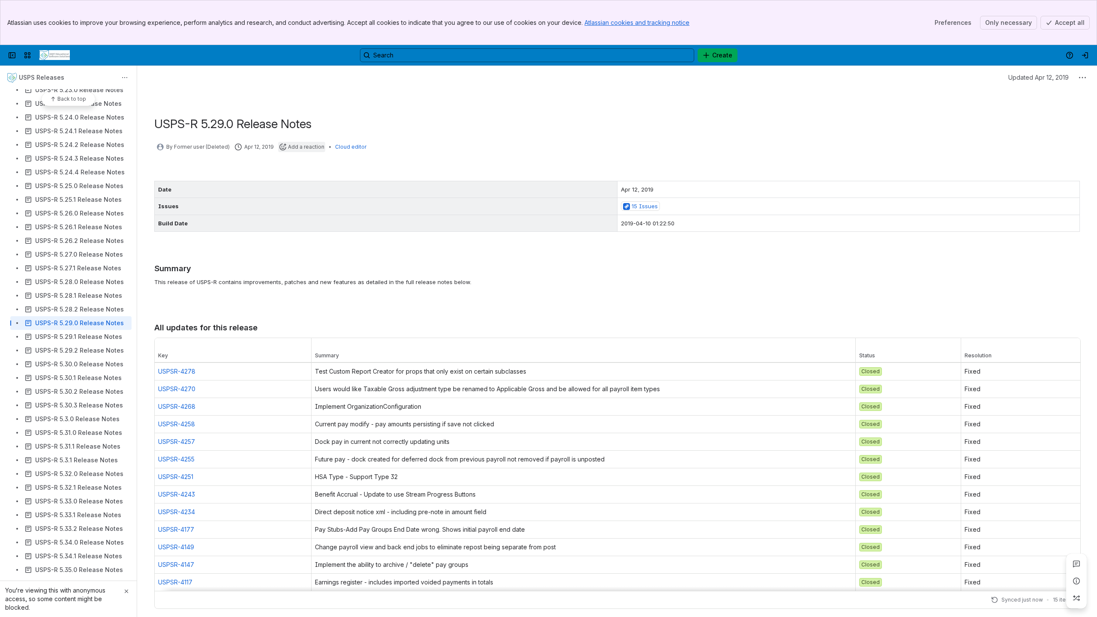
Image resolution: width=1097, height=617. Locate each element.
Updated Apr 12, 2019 (1038, 77)
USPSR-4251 (175, 476)
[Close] (126, 591)
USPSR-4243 (176, 494)
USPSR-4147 (176, 564)
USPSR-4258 (176, 424)
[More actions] (125, 77)
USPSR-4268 (176, 406)
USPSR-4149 (176, 547)
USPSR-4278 (176, 371)
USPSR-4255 (176, 459)
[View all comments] (1076, 564)
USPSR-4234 (176, 511)
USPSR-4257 (176, 441)
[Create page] (1076, 598)
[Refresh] (994, 600)
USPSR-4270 (176, 388)
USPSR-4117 (175, 582)
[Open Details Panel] (1076, 581)
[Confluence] (55, 55)
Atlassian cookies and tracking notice (636, 22)
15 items (1063, 599)
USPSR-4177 (176, 529)
